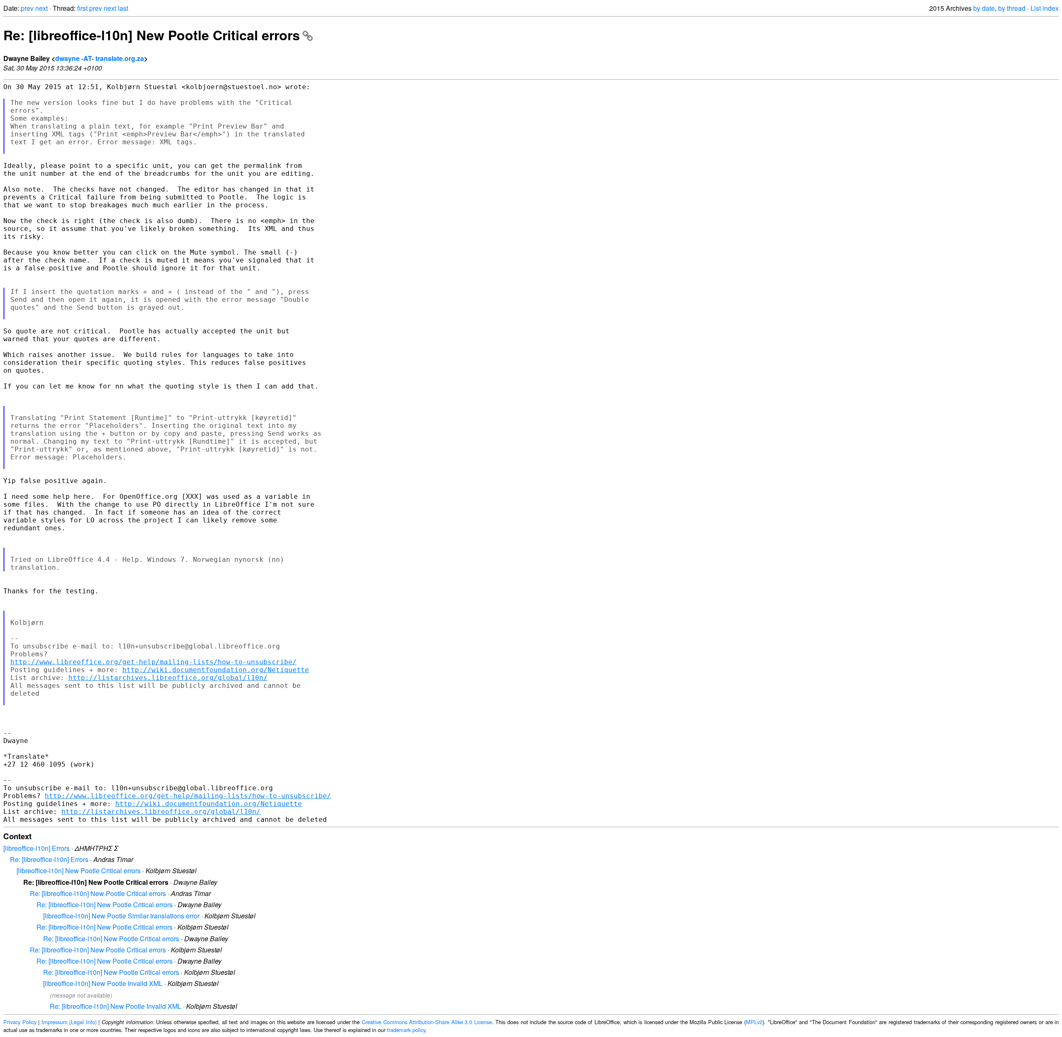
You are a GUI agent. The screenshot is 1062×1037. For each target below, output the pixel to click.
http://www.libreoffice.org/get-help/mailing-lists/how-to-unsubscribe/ (153, 662)
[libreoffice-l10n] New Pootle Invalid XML (103, 983)
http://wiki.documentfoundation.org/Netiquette (215, 670)
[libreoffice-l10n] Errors (36, 848)
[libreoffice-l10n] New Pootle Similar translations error (121, 915)
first (82, 8)
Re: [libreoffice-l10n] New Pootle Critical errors (151, 34)
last (123, 8)
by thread (1011, 8)
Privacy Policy (20, 1022)
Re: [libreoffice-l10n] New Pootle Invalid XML (115, 1006)
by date (984, 8)
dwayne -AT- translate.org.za (99, 58)
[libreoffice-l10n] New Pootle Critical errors (79, 870)
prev (27, 8)
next (41, 8)
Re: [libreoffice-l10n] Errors (49, 859)
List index (1044, 8)
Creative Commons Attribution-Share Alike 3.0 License (427, 1022)
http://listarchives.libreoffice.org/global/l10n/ (168, 678)
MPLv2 (754, 1022)
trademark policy (406, 1030)
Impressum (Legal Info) (69, 1022)
